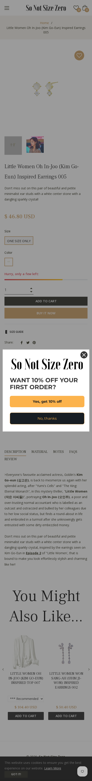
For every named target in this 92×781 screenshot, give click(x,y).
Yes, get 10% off (47, 401)
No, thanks (47, 418)
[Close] (84, 355)
